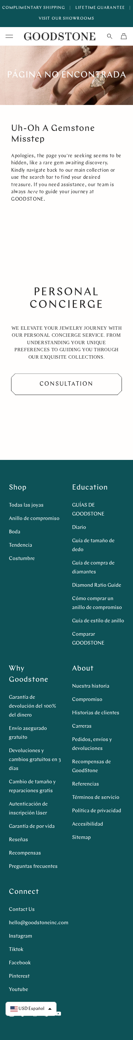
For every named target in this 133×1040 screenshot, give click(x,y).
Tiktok (16, 949)
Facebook (20, 963)
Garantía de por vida (32, 826)
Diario (79, 527)
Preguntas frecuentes (33, 866)
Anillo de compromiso (34, 518)
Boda (14, 532)
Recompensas (25, 853)
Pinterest (19, 976)
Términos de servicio (95, 797)
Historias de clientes (95, 713)
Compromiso (87, 699)
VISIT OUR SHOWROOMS (66, 19)
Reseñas (18, 840)
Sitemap (81, 837)
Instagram (20, 936)
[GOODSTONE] (59, 36)
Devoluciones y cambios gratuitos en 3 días (35, 759)
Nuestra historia (90, 686)
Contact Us (22, 909)
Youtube (18, 990)
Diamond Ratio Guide (96, 585)
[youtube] (58, 1014)
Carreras (82, 726)
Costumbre (22, 559)
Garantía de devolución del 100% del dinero (32, 706)
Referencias (85, 784)
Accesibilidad (87, 824)
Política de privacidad (96, 811)
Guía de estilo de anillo (98, 621)
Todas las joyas (26, 505)
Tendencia (20, 545)
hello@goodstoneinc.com (38, 923)
